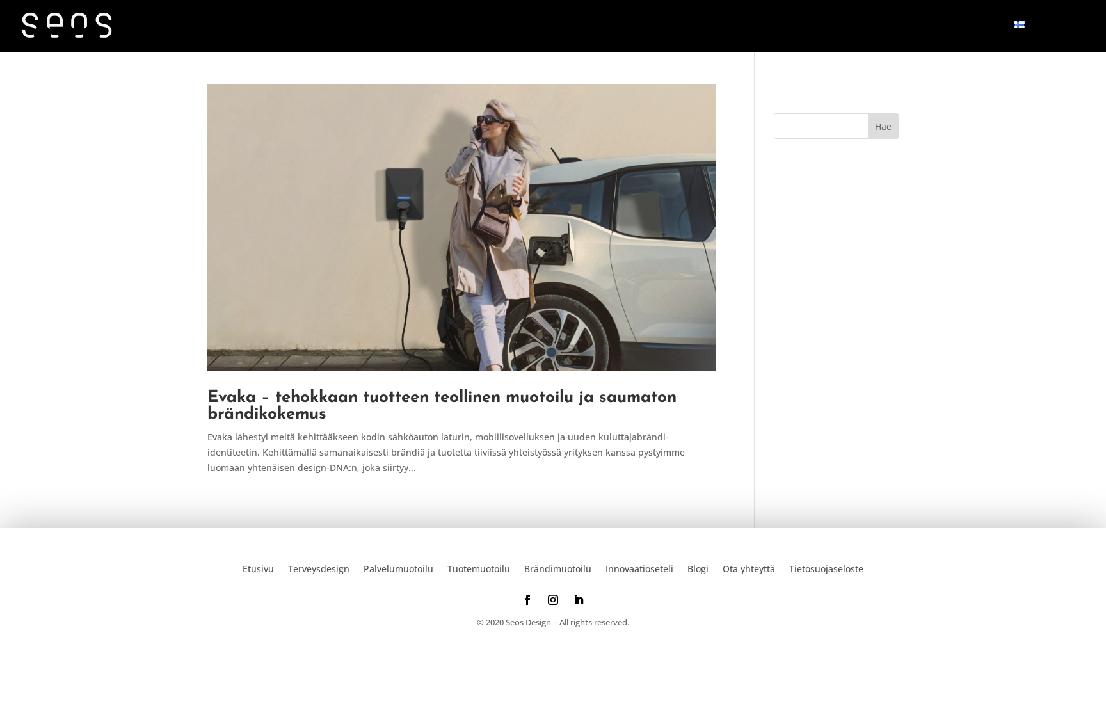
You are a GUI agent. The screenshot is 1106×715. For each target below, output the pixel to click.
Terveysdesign (318, 568)
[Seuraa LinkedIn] (578, 600)
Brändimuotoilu (557, 568)
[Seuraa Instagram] (553, 600)
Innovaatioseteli (804, 26)
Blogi (909, 26)
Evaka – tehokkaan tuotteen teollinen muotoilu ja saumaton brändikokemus (442, 406)
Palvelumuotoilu (398, 568)
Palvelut (673, 26)
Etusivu (593, 26)
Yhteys (972, 26)
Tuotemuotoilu (478, 568)
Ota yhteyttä (749, 568)
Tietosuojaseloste (826, 568)
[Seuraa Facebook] (527, 600)
